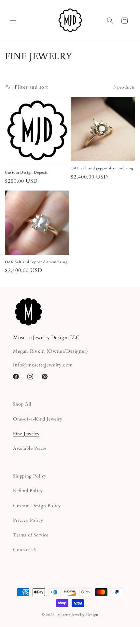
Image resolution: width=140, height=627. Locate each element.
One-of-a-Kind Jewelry (38, 419)
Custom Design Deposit (26, 172)
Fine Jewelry (26, 434)
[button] (13, 20)
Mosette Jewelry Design (77, 614)
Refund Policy (28, 491)
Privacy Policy (28, 520)
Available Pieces (30, 448)
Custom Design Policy (37, 506)
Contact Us (25, 550)
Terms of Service (31, 535)
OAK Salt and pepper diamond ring (102, 167)
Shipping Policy (30, 476)
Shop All (22, 404)
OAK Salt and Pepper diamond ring (36, 261)
